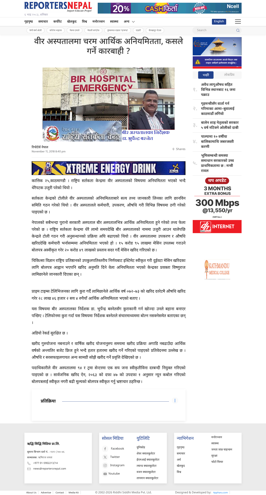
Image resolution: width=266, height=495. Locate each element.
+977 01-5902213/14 (45, 463)
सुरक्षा (214, 456)
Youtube (114, 474)
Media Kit (74, 492)
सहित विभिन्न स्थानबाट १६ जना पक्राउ (218, 90)
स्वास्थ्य (114, 22)
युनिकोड (141, 448)
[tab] (206, 75)
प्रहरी (138, 30)
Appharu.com (220, 492)
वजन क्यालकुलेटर (146, 472)
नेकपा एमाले (74, 30)
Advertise (46, 492)
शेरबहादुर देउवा (155, 30)
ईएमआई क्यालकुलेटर (148, 460)
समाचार (43, 22)
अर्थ (179, 460)
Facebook (117, 449)
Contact (60, 492)
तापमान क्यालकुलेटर (147, 478)
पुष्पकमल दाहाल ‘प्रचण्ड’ (117, 30)
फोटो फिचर (217, 462)
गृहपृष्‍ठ (28, 22)
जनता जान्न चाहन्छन (221, 450)
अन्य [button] (126, 22)
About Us (31, 492)
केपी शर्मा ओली (35, 30)
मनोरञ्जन (98, 22)
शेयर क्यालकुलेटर (146, 454)
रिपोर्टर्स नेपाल (40, 147)
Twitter (115, 457)
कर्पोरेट (57, 22)
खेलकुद (72, 22)
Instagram (117, 466)
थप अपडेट (217, 181)
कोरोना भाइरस (56, 30)
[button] (238, 21)
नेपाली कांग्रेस (93, 30)
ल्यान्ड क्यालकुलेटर (147, 466)
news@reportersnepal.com (49, 469)
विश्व (84, 22)
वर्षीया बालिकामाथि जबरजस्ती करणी (217, 141)
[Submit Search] (238, 30)
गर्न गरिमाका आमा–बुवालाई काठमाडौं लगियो (217, 109)
